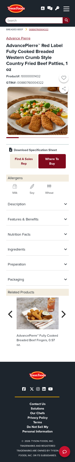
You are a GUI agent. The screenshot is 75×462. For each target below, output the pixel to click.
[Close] (66, 456)
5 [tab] (62, 137)
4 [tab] (50, 137)
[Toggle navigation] (66, 8)
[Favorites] (63, 78)
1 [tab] (12, 137)
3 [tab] (37, 137)
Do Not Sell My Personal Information (37, 429)
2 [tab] (25, 137)
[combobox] (37, 20)
